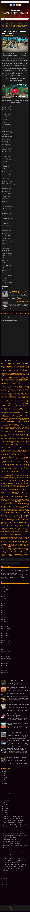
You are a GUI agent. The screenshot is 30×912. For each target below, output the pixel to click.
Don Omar (26, 414)
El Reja (13, 421)
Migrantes (23, 497)
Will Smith (20, 552)
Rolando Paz (3, 525)
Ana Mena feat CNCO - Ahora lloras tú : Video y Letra (15, 858)
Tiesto (24, 542)
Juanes (15, 454)
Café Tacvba (14, 387)
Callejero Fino (4, 389)
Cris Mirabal (10, 401)
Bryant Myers (14, 386)
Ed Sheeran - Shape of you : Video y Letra (13, 833)
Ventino (24, 550)
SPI (9, 526)
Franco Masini (12, 432)
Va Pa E (27, 547)
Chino (2, 396)
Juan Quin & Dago (9, 454)
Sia (8, 531)
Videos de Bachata (5, 631)
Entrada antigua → (24, 313)
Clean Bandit (3, 400)
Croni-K (19, 401)
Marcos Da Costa (5, 486)
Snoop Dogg (19, 533)
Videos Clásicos (4, 626)
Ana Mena (22, 373)
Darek (7, 408)
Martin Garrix (3, 490)
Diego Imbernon (12, 412)
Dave (13, 408)
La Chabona (17, 462)
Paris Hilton (23, 513)
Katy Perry (8, 458)
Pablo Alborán (19, 512)
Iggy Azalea (21, 442)
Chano (5, 394)
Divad (6, 414)
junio (5, 804)
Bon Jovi (8, 384)
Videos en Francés (5, 667)
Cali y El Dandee (21, 387)
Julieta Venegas (7, 456)
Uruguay (26, 25)
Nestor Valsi (16, 504)
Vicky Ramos (11, 551)
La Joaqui (5, 464)
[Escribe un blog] (4, 286)
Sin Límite (3, 533)
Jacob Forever (11, 446)
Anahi (26, 373)
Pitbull (20, 518)
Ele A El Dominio (25, 423)
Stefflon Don (26, 535)
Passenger (2, 515)
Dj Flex (15, 414)
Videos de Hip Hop (5, 640)
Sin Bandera (27, 531)
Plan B (23, 518)
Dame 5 (2, 406)
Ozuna (6, 512)
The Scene (13, 542)
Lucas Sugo (8, 477)
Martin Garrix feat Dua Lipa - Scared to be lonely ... (15, 829)
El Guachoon (25, 418)
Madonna (8, 480)
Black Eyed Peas (6, 383)
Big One (26, 382)
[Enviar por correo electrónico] (3, 286)
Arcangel (5, 376)
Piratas (13, 518)
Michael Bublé (26, 496)
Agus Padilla (22, 366)
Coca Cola (9, 400)
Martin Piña (16, 490)
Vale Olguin (5, 548)
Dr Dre (6, 415)
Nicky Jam (7, 506)
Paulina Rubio (20, 515)
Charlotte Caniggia (15, 394)
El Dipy (20, 418)
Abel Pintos (3, 364)
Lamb (17, 468)
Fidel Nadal (14, 431)
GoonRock (6, 438)
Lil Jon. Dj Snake (14, 471)
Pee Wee (7, 516)
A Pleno (19, 363)
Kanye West (14, 457)
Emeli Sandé (20, 424)
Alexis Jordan (13, 370)
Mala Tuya (24, 481)
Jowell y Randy (10, 453)
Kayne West (14, 458)
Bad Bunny (25, 379)
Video (3, 26)
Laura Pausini (8, 469)
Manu (25, 483)
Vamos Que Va (7, 550)
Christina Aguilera (21, 397)
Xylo (27, 554)
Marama (6, 485)
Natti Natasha (21, 503)
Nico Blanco (13, 506)
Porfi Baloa (27, 518)
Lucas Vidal (15, 477)
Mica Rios (9, 496)
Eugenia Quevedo (16, 427)
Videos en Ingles (5, 670)
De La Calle (8, 409)
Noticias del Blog (5, 587)
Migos (20, 497)
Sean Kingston (3, 528)
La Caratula (12, 462)
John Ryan (10, 451)
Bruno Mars (3, 386)
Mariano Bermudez (21, 486)
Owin (26, 510)
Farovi (28, 428)
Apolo (2, 376)
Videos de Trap (4, 665)
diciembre (6, 791)
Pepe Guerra (11, 516)
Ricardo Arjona (12, 522)
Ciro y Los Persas (20, 398)
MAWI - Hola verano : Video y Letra (11, 843)
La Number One (10, 465)
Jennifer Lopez (23, 447)
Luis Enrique (3, 478)
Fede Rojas (13, 430)
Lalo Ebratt (9, 468)
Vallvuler (2, 550)
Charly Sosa (21, 394)
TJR (24, 537)
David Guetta (25, 408)
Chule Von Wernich (6, 398)
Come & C (19, 400)
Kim (1, 461)
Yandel (9, 555)
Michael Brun (20, 496)
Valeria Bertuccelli (18, 548)
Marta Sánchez (22, 489)
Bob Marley (24, 383)
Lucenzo (19, 477)
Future (6, 434)
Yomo (19, 555)
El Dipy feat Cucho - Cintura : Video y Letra (13, 872)
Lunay (19, 478)
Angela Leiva (10, 374)
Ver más (19, 298)
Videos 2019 (3, 614)
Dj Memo (22, 414)
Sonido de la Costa (5, 535)
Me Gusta (21, 495)
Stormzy (16, 537)
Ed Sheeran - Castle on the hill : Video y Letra (13, 849)
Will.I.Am (25, 552)
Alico (6, 371)
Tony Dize (3, 545)
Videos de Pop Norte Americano (8, 654)
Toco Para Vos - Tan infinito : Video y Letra (13, 866)
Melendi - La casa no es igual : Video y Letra (13, 818)
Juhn (23, 454)
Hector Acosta (13, 441)
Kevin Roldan (13, 460)
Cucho (2, 403)
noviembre (6, 793)
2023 (3, 777)
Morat (2, 502)
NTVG (17, 502)
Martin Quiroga (22, 490)
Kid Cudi (25, 460)
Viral (5, 552)
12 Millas (4, 363)
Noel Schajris (26, 507)
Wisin (5, 554)
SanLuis (24, 526)
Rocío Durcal (23, 524)
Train (16, 545)
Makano (14, 481)
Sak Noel (12, 526)
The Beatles (17, 540)
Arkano (10, 376)
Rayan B (6, 521)
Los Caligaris (11, 474)
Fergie (10, 431)
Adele (28, 364)
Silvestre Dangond (14, 531)
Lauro (19, 469)
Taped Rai (17, 538)
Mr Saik (5, 502)
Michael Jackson (5, 497)
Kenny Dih (6, 460)
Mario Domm (9, 488)
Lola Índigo (3, 472)
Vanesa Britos (14, 550)
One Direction (23, 509)
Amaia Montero (26, 371)
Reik (13, 521)
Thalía (10, 540)
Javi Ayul (4, 447)
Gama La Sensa (19, 434)
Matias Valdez (14, 493)
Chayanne (27, 394)
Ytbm (21, 555)
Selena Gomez (11, 529)
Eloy (5, 424)
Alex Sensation (11, 369)
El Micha (10, 419)
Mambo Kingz (11, 483)
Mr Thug (9, 502)
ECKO (6, 416)
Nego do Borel (4, 504)
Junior (17, 456)
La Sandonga (8, 467)
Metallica (5, 496)
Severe (24, 529)
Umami (12, 547)
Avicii (2, 377)
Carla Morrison (3, 391)
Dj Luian (18, 414)
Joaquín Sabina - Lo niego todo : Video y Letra (13, 816)
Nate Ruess (14, 503)
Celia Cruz (10, 393)
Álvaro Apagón (7, 557)
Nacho (21, 502)
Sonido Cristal (16, 534)
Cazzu (7, 393)
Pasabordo (27, 513)
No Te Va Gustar (18, 507)
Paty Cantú (7, 515)
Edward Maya (16, 416)
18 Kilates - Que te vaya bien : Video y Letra (13, 847)
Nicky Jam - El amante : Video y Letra (11, 862)
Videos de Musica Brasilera (7, 647)
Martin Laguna (9, 490)
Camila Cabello (4, 390)
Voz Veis (10, 552)
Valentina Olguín (11, 548)
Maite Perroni (18, 480)
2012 (3, 886)
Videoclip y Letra (15, 10)
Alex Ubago (21, 369)
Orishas (2, 510)
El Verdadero (8, 423)
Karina (24, 457)
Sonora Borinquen (14, 535)
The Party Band (23, 541)
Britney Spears (19, 384)
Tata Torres (21, 538)
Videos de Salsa (4, 663)
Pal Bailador (3, 513)
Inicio (3, 23)
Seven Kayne (20, 529)
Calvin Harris (14, 389)
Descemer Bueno (13, 411)
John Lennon (6, 451)
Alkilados (10, 371)
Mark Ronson (26, 488)
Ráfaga (7, 526)
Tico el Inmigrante (19, 542)
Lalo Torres (14, 468)
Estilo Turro (3, 427)
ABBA (22, 363)
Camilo (9, 390)
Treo (18, 545)
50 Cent (16, 363)
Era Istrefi (22, 425)
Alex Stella (17, 369)
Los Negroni (7, 475)
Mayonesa (7, 495)
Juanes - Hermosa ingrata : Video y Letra (12, 822)
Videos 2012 (3, 598)
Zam (23, 555)
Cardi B (27, 390)
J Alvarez (16, 444)
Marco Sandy (26, 485)
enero (5, 814)
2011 (3, 888)
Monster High (21, 500)
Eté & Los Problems (9, 427)
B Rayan (17, 377)
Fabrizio (13, 428)
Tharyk (13, 540)
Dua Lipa (20, 415)
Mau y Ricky (21, 493)
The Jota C (9, 541)
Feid (17, 430)
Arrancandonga (15, 376)
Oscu (18, 510)
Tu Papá (6, 547)
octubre (6, 796)
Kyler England (10, 461)
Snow (26, 533)
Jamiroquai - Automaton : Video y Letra (12, 831)
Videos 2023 (3, 624)
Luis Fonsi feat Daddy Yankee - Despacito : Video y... (15, 864)
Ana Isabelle (18, 373)
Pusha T (16, 519)
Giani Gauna (22, 435)
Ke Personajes (20, 458)
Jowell (6, 453)
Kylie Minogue (16, 461)
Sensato (16, 529)
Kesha (9, 460)
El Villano (19, 423)
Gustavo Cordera (15, 440)
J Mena (27, 444)
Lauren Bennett (15, 469)
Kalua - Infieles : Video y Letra (10, 839)
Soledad (5, 534)
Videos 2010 (3, 594)
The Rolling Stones (7, 542)
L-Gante (26, 461)
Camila (27, 389)
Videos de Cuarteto (5, 633)
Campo (12, 390)
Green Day (14, 438)
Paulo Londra (26, 515)
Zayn (25, 555)
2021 (3, 781)
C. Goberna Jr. (3, 387)
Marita (13, 488)
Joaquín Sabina (15, 450)
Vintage (2, 552)
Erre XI (25, 425)
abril (5, 808)
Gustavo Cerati (8, 440)
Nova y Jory (6, 509)
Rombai (7, 525)
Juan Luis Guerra (25, 453)
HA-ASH (26, 440)
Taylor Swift (26, 538)
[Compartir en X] (6, 286)
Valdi (2, 548)
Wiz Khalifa (19, 554)
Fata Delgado (8, 430)
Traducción (12, 545)
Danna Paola (20, 406)
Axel (10, 377)
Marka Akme (4, 489)
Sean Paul (8, 528)
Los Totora (26, 475)
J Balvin (22, 444)
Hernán (2, 442)
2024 (3, 775)
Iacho (15, 442)
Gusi (28, 438)
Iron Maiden (10, 444)
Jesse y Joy (9, 448)
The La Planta (15, 541)
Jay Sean (8, 447)
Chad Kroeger (22, 393)
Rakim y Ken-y (25, 519)
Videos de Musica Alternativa (7, 644)
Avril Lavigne (5, 377)
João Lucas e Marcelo (18, 453)
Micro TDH (16, 497)
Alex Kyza (5, 369)
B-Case (20, 377)
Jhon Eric (27, 448)
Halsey (4, 441)
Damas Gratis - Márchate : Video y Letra (12, 875)
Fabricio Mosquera (7, 428)
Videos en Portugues (5, 674)
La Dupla (26, 462)
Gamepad (23, 434)
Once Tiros (17, 509)
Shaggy (27, 529)
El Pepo (23, 419)
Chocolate (21, 396)
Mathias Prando (8, 493)
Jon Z (14, 451)
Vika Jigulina (26, 551)
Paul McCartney (13, 515)
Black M (12, 383)
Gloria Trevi (20, 437)
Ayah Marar (13, 377)
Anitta (19, 374)
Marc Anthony (14, 485)
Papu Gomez (14, 513)
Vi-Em (27, 550)
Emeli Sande (14, 424)
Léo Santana (23, 478)
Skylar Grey (14, 533)
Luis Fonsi (15, 478)
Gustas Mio (3, 440)
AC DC (24, 363)
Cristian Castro (15, 401)
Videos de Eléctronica (6, 637)
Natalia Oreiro (4, 503)
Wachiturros (15, 552)
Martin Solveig (7, 492)
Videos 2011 (3, 596)
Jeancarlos (17, 447)
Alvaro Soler (18, 371)
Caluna (9, 389)
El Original (25, 23)
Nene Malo (10, 504)
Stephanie (3, 537)
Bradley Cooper (12, 384)
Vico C (15, 551)
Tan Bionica (12, 538)
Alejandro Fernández (19, 367)
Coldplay (14, 400)
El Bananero (7, 418)
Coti (7, 401)
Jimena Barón (9, 450)
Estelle (28, 425)
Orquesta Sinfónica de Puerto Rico (10, 510)
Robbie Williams (18, 524)
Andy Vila (5, 374)
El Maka (6, 419)
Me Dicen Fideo (16, 495)
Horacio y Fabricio (7, 442)
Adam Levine (24, 364)
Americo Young (12, 373)
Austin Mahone (22, 376)
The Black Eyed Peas (23, 540)
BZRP (26, 377)
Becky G (27, 380)
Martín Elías (22, 492)
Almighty (14, 371)
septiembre (6, 798)
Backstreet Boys (17, 379)
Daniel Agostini (15, 406)
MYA (4, 480)
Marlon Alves (11, 489)
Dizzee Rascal (10, 414)
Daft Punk (9, 405)
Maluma (6, 483)
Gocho (24, 437)
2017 (7, 23)
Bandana (23, 380)
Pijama (27, 516)
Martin (28, 489)
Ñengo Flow (12, 557)
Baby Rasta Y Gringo (6, 379)
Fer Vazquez (6, 431)
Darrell (10, 408)
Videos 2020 (4, 617)
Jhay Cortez (23, 448)
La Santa (14, 467)
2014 (3, 882)
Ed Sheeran (11, 416)
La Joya (8, 464)
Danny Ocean (26, 406)
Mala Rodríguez (18, 481)
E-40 (4, 416)
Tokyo (22, 544)
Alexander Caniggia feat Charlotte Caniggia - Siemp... (15, 845)
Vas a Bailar (20, 550)
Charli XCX (9, 394)
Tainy (26, 537)
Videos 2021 (3, 619)
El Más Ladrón (14, 419)
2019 (3, 785)
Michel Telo (11, 497)
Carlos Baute (10, 391)
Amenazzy (3, 373)
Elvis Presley (9, 424)
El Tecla (2, 423)
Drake (13, 415)
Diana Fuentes (5, 412)
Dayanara (3, 409)
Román (13, 25)
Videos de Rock (4, 660)
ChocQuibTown (15, 396)
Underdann (16, 547)
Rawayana (2, 521)
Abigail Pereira (10, 364)
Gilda (12, 437)
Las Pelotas (3, 469)
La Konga (12, 464)
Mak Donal (10, 481)
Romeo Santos (14, 525)
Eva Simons (22, 427)
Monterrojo (26, 500)
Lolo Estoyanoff (9, 472)
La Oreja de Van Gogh (18, 465)
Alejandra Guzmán (11, 367)
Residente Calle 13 (24, 521)
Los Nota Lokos (15, 475)
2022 (3, 779)
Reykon (5, 522)
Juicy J (26, 454)
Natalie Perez (9, 503)
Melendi (25, 495)
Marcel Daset (21, 485)
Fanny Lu (25, 428)
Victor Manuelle (20, 551)
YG (28, 554)
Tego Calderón (3, 540)
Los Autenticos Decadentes (20, 472)
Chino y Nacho (7, 396)
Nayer (26, 503)
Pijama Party (3, 518)
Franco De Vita (7, 432)
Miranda (22, 499)
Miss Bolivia (26, 499)
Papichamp (9, 513)
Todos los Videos (19, 25)
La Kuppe (16, 464)
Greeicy (10, 438)
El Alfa (20, 416)
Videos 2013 (3, 601)
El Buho (10, 418)
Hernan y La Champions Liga (22, 441)
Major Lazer (5, 481)
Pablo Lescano (25, 512)
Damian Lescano (8, 406)
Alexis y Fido (19, 370)
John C (26, 450)
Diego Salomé (25, 412)
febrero (6, 812)
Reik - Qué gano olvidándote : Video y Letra (13, 820)
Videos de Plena (4, 649)
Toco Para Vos (16, 544)
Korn (6, 461)
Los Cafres (7, 474)
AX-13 (27, 363)
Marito (16, 488)
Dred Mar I (17, 415)
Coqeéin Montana (25, 400)
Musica (6, 25)
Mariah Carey (14, 486)
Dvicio (24, 415)
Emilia (24, 424)
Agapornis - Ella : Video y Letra (10, 837)
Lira (28, 471)
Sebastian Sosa (13, 528)
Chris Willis (15, 397)
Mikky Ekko (12, 499)
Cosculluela (3, 401)
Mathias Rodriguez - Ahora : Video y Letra (17, 696)
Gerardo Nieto (9, 435)
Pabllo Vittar (13, 512)
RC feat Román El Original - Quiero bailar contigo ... (15, 870)
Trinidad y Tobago (22, 545)
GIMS (9, 434)
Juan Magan (3, 454)
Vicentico (5, 551)
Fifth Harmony (19, 431)
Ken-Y (25, 458)
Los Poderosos (21, 475)
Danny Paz (3, 408)
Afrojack (2, 366)
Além (22, 371)
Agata (19, 366)
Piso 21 (16, 518)
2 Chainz (12, 363)
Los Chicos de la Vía (18, 474)
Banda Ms (6, 380)
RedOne (10, 521)
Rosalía (28, 525)
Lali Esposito (4, 468)
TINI (22, 537)
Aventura (27, 376)
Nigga (2, 507)
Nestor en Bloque (23, 504)
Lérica (26, 478)
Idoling (17, 442)
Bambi (2, 380)
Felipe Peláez (25, 430)
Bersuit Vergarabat (14, 382)
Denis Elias (6, 411)
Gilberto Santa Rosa (7, 437)
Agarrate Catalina (14, 366)
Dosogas (3, 415)
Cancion (16, 23)
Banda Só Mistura (12, 380)
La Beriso (8, 462)
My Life (13, 502)
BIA (22, 377)
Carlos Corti (15, 391)
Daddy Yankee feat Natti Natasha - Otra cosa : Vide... (15, 824)
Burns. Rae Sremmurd (25, 386)
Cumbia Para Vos (12, 403)
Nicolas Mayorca (19, 506)
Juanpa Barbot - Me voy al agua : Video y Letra (14, 868)
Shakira (4, 531)
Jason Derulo (24, 446)
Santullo (27, 526)
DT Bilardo (21, 403)
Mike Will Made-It (6, 499)
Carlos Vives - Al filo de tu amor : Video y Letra (14, 852)
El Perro (26, 419)
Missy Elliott (7, 500)
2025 (3, 773)
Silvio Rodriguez (21, 531)
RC (10, 25)
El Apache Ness (25, 416)
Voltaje (7, 552)
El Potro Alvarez (7, 421)
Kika (28, 460)
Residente (17, 521)
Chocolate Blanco (26, 396)
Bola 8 (5, 384)
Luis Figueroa (9, 478)
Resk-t (2, 522)
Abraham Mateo (17, 364)
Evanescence (27, 427)
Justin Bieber (22, 456)
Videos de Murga (5, 642)
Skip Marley (7, 533)
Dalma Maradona (15, 405)
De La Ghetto (14, 409)
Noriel (2, 509)
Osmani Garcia (21, 510)
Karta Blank (3, 458)
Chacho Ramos (15, 393)
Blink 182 (16, 383)
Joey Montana (21, 450)
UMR (9, 547)
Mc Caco (11, 495)
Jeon (28, 447)
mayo (5, 806)
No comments (22, 35)
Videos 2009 (4, 591)
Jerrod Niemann (4, 448)
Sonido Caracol (10, 534)
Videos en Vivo (4, 677)
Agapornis (8, 366)
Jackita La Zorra (4, 446)
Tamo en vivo (6, 538)
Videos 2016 (3, 607)
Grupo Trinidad (24, 438)
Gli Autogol (16, 437)
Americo (7, 373)
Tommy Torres (26, 544)
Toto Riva (8, 545)
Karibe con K (20, 457)
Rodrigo (27, 524)
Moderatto (16, 500)
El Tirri (5, 423)
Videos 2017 (9, 26)
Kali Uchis (8, 457)
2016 (3, 878)
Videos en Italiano (5, 672)
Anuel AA (23, 374)
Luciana (23, 477)
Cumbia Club (5, 403)
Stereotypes (7, 537)
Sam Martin (16, 526)
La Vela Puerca (19, 467)
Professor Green (11, 519)
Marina (5, 488)
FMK (1, 428)
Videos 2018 (3, 612)
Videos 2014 (3, 603)
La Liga (19, 464)
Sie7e (10, 531)
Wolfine (24, 554)
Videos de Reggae (5, 656)
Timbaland (27, 542)
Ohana (9, 509)
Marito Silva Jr (20, 488)
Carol (25, 391)
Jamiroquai (20, 446)
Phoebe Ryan (23, 516)
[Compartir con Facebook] (7, 286)
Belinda (2, 382)
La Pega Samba (25, 465)
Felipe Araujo (20, 430)
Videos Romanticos (5, 628)
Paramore (18, 513)
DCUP (18, 403)
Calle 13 (27, 387)
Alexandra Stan (8, 370)
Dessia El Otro (21, 411)
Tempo (7, 540)
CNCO (9, 387)
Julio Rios (13, 456)
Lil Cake (9, 471)
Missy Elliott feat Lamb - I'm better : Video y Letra (14, 826)
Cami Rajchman (22, 389)
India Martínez (4, 444)
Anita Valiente (15, 374)
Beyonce (20, 382)
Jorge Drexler (24, 451)
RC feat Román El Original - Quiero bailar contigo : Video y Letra (14, 32)
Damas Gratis (26, 405)
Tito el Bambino (8, 544)
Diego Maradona (18, 412)
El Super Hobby (24, 421)
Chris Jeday (9, 397)
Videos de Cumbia (16, 26)
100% (2, 363)
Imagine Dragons (26, 442)
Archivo (17, 562)
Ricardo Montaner (21, 522)
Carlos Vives (21, 391)
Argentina (10, 23)
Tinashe (2, 544)
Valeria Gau (25, 548)
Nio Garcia (11, 507)
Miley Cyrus (17, 499)
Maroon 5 (16, 489)
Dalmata (20, 405)
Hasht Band (7, 441)
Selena (5, 529)
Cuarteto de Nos (25, 401)
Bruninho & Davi (26, 384)
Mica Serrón (15, 496)
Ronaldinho (24, 525)
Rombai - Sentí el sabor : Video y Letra (12, 841)
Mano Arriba (20, 483)
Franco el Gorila (19, 432)
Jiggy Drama (3, 450)
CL (6, 387)
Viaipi (2, 551)
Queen (19, 519)
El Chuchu (17, 418)
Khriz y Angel (21, 460)
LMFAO (4, 462)
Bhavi (23, 382)
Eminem (7, 425)
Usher (24, 547)
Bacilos (12, 379)
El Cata (13, 418)
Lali (28, 467)
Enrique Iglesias (15, 425)
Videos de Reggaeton (6, 658)
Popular (3, 562)
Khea (17, 460)
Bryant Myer (9, 386)
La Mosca (5, 465)
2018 (3, 788)
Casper (28, 391)
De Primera (20, 409)
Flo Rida (24, 431)
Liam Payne (6, 471)
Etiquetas (10, 562)
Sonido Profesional (24, 534)
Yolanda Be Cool (14, 555)
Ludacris (27, 477)
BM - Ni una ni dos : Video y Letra (15, 680)
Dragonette (10, 415)
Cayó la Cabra (3, 393)
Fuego (4, 434)
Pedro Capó (3, 516)
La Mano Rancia (24, 464)
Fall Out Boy (20, 428)
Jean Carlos (12, 447)
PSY (10, 512)
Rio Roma (12, 524)
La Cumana (21, 462)
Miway (12, 500)
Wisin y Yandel (12, 554)
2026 (3, 771)
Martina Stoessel (15, 492)
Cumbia (20, 23)
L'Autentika (21, 461)
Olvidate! (13, 509)
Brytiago (19, 386)
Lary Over (20, 468)
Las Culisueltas (26, 468)
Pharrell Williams (17, 516)
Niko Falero (6, 507)
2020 (3, 783)
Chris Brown (4, 397)
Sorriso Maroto (21, 535)
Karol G (27, 457)
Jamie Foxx (16, 446)
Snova (23, 533)
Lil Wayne (19, 471)
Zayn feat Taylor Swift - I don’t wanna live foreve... (14, 835)
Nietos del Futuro (25, 506)
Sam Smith (20, 526)
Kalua (11, 457)
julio (5, 802)
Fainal (16, 428)
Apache (27, 374)
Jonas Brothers (18, 451)
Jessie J (14, 448)
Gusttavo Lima (22, 440)
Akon (7, 367)
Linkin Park (24, 471)
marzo (5, 810)
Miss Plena (3, 500)
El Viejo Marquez (14, 423)
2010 (3, 891)
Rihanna (7, 524)
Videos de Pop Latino (6, 651)
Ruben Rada (3, 526)
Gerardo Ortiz (16, 435)
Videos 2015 (3, 605)
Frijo (1, 434)
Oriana (28, 509)
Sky (10, 533)
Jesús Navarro (17, 448)
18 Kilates (8, 363)
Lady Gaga (25, 467)
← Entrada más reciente (7, 313)
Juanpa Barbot (19, 454)
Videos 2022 (3, 621)
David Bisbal (17, 408)
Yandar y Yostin (4, 555)
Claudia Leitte (26, 398)
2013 (3, 884)
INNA (12, 442)
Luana (2, 477)
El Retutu (18, 421)
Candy (16, 390)
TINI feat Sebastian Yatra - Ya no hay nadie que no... (15, 860)
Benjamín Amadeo (7, 382)
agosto (5, 800)
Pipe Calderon (9, 518)
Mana (16, 483)
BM (24, 377)
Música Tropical (4, 585)
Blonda (19, 383)
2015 (3, 880)
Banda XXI (18, 380)
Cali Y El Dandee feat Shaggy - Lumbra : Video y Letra (15, 856)
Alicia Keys (3, 371)
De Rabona (24, 409)
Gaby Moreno (13, 434)
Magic (15, 480)
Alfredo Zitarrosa (26, 370)
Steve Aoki (12, 537)
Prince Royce (4, 519)
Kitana (4, 461)
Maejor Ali (12, 480)
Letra (3, 25)
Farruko (3, 430)
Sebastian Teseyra (20, 528)
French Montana (25, 432)
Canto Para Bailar (22, 390)
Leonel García (23, 469)
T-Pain (19, 537)
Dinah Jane (3, 414)
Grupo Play (18, 438)
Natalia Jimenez (26, 502)
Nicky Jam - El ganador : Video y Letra (12, 854)
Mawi (26, 493)
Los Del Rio (25, 474)
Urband (20, 547)
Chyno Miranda (14, 398)
